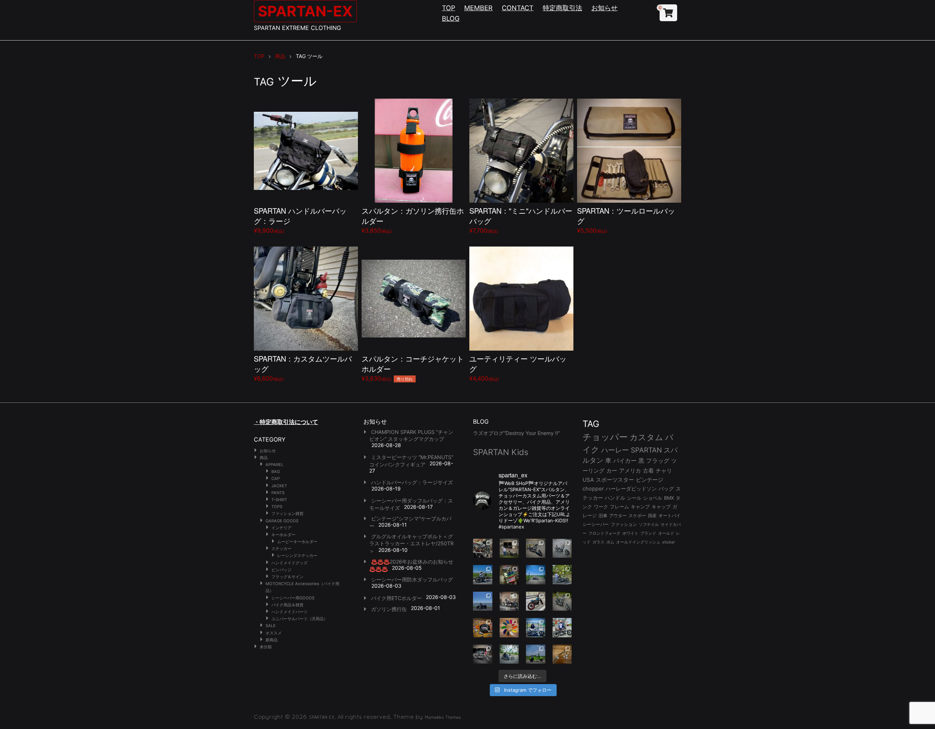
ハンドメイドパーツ (289, 611)
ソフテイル (649, 524)
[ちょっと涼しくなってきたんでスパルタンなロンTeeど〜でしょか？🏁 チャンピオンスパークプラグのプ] (509, 548)
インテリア (281, 527)
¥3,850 (413, 219)
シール (634, 498)
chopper (593, 488)
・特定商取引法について (286, 421)
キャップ (661, 506)
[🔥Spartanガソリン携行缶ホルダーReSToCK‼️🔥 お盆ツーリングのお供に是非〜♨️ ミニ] (535, 601)
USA (588, 480)
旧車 (603, 515)
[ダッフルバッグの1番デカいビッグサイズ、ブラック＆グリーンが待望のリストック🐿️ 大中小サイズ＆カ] (562, 601)
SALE (271, 625)
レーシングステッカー (297, 555)
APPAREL (274, 464)
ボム (610, 542)
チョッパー (605, 437)
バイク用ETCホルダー (396, 598)
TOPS (276, 506)
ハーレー (615, 450)
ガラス (598, 542)
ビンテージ (649, 480)
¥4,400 (517, 367)
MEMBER (478, 8)
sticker (668, 542)
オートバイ (669, 515)
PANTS (278, 492)
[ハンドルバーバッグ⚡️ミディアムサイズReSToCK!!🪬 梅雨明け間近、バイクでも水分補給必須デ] (482, 654)
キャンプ (640, 506)
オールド (666, 533)
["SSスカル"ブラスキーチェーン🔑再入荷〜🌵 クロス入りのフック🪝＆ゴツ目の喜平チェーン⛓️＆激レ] (562, 654)
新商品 (272, 639)
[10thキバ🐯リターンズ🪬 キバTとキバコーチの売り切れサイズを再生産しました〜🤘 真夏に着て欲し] (535, 627)
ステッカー (281, 548)
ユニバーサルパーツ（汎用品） (299, 618)
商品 (264, 457)
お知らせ (604, 8)
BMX (669, 498)
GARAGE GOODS (282, 520)
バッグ (666, 489)
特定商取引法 (562, 8)
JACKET (279, 485)
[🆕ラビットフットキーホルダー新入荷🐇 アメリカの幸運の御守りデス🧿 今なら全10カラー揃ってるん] (509, 627)
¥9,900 (300, 219)
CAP (275, 478)
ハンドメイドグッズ (289, 562)
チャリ (664, 470)
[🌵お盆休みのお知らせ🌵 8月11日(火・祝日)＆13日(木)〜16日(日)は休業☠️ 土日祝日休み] (482, 601)
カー (611, 470)
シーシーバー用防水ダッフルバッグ (412, 579)
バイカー (625, 460)
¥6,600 (303, 367)
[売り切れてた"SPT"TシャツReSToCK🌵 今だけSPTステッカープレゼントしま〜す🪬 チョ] (562, 627)
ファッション (624, 524)
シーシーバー (596, 524)
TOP (448, 8)
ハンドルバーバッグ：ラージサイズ (412, 482)
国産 (652, 515)
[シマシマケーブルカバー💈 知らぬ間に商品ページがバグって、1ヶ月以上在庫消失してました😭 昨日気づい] (509, 574)
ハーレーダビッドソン (631, 489)
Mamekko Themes (443, 717)
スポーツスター (615, 480)
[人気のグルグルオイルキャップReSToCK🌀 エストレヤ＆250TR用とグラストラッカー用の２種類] (482, 548)
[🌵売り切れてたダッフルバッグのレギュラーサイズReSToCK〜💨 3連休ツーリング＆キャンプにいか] (509, 654)
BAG (275, 471)
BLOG (450, 18)
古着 (648, 470)
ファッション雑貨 (287, 513)
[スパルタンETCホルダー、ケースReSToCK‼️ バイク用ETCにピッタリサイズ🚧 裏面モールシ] (509, 601)
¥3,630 (413, 367)
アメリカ (630, 470)
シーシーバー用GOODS (292, 597)
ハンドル (615, 498)
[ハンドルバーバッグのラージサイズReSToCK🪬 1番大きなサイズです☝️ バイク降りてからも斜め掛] (535, 548)
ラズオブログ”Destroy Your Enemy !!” (516, 433)
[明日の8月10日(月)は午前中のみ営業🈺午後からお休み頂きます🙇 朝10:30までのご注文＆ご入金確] (535, 574)
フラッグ (657, 460)
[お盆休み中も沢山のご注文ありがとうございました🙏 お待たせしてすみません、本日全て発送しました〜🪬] (562, 548)
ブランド (648, 533)
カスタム (646, 437)
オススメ (274, 633)
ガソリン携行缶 (389, 609)
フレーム (619, 506)
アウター (618, 515)
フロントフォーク (604, 533)
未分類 (266, 646)
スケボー (637, 515)
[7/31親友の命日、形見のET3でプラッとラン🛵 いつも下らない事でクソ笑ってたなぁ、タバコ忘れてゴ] (562, 574)
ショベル (652, 498)
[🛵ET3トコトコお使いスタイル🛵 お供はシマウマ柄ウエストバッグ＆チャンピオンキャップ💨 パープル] (535, 654)
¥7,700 (520, 219)
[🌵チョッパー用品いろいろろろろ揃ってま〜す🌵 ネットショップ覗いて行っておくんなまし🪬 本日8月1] (482, 574)
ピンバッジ (281, 569)
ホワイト (630, 533)
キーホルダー (283, 534)
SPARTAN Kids (500, 452)
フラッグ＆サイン (287, 576)
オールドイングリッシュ (638, 542)
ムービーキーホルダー (297, 541)
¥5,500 (626, 219)
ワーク (601, 506)
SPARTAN (646, 450)
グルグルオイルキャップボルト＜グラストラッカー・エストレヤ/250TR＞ (411, 543)
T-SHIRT (279, 499)
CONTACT (518, 8)
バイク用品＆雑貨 (287, 604)
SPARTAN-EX (305, 11)
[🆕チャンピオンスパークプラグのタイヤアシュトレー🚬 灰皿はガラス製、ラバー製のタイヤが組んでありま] (482, 627)
